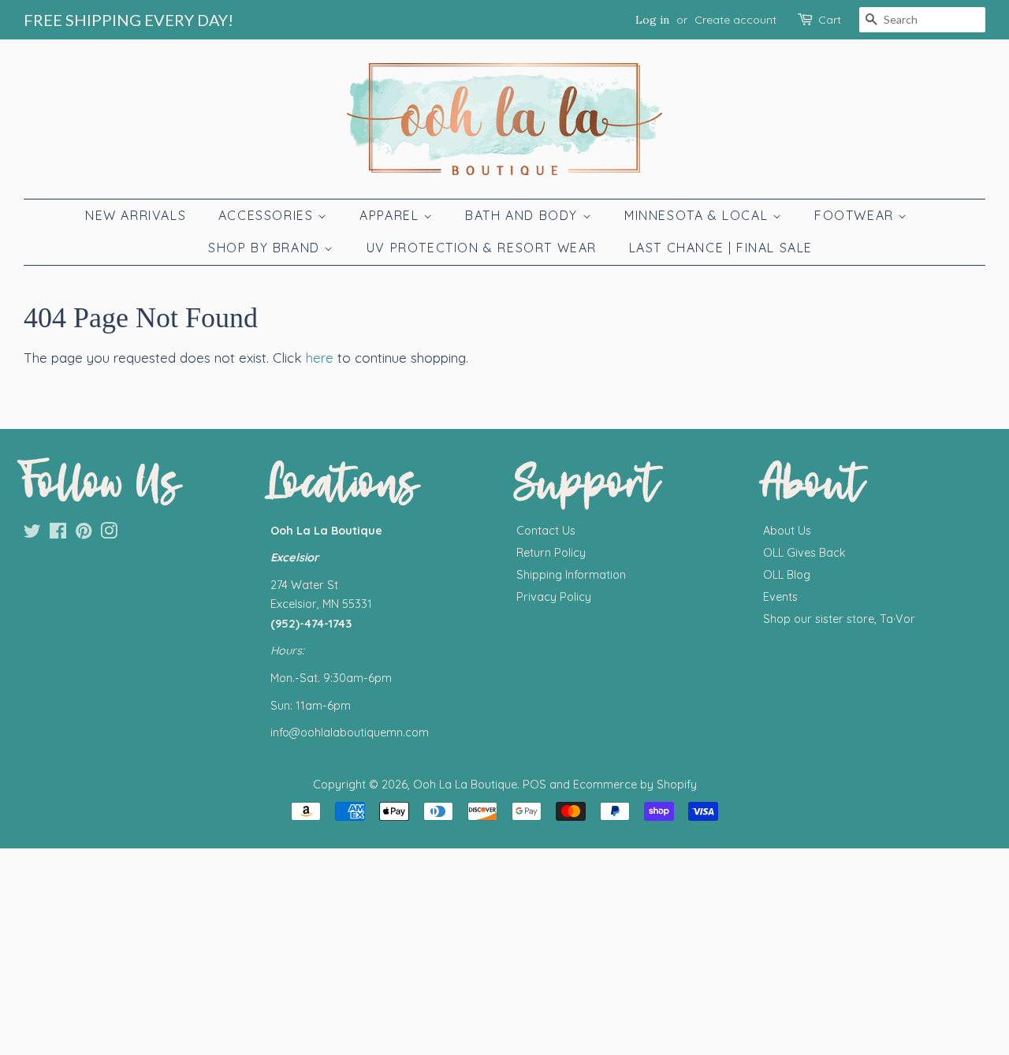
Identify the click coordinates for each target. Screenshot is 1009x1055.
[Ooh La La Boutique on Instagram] (108, 534)
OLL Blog (786, 575)
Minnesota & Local (698, 215)
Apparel (391, 215)
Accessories (268, 215)
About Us (787, 531)
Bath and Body (523, 215)
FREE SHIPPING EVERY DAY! (128, 19)
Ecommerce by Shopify (635, 784)
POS (534, 784)
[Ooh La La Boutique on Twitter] (32, 534)
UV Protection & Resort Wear (482, 247)
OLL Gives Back (804, 553)
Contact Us (545, 531)
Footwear (856, 215)
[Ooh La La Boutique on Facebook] (58, 534)
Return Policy (551, 553)
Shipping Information (571, 575)
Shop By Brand (266, 247)
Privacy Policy (553, 597)
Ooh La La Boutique (465, 784)
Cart (829, 20)
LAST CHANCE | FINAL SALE (721, 247)
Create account (735, 20)
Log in (652, 20)
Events (780, 597)
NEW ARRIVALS (135, 215)
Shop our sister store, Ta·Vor (839, 619)
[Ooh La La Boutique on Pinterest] (83, 534)
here (319, 357)
